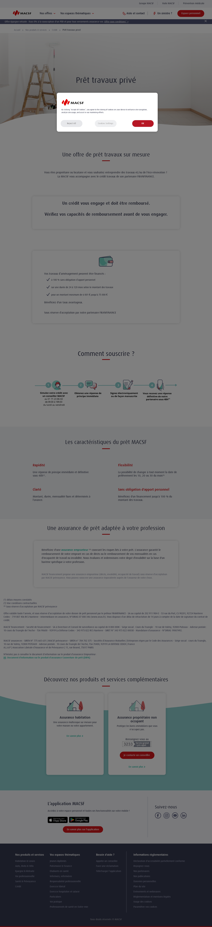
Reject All (71, 123)
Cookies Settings (105, 123)
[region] (107, 112)
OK (143, 123)
